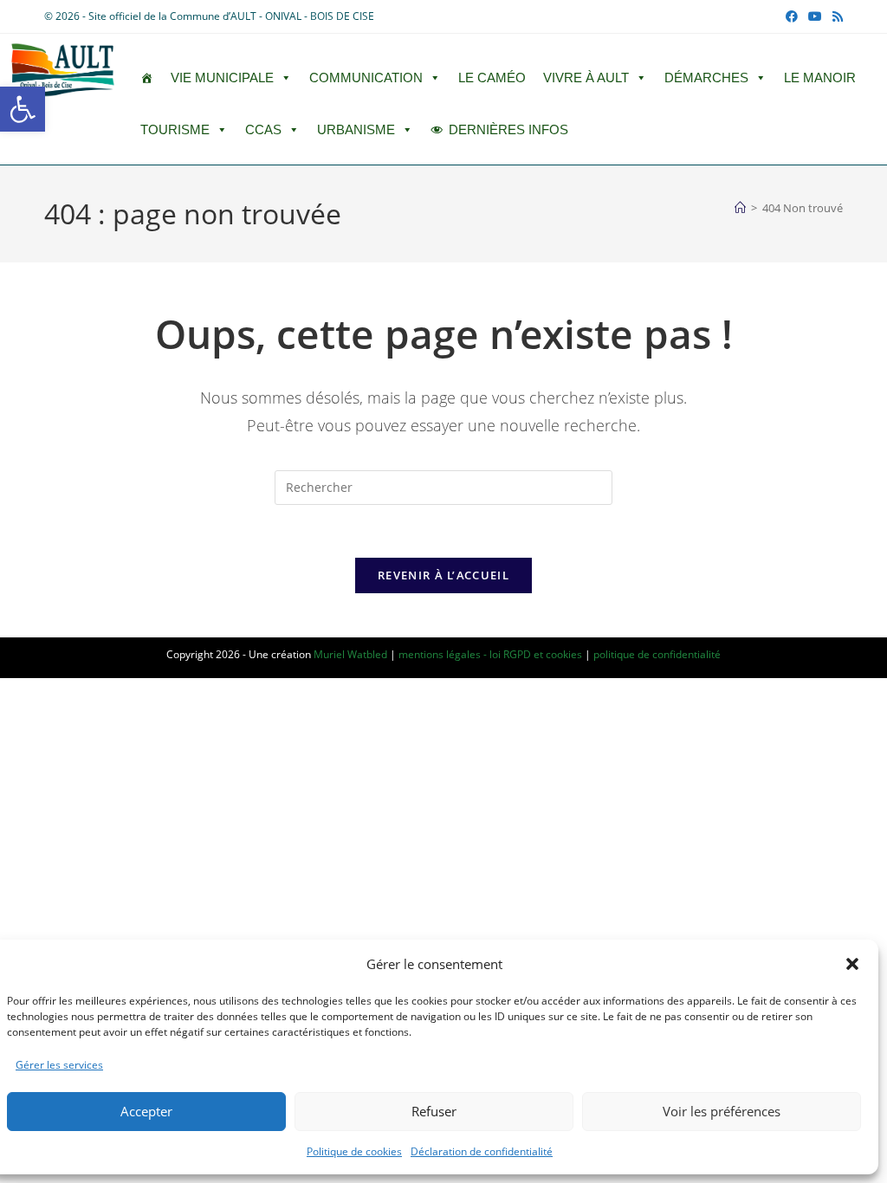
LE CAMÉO (492, 77)
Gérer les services (59, 1064)
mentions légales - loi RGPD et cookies (490, 654)
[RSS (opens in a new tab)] (835, 16)
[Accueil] (740, 208)
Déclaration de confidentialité (482, 1151)
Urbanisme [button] (356, 129)
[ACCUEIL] (146, 78)
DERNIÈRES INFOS (508, 129)
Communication (366, 77)
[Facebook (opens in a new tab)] (791, 16)
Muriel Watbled (350, 654)
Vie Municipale (222, 77)
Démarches (706, 77)
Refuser (433, 1111)
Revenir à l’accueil (443, 575)
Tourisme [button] (175, 129)
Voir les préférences (721, 1111)
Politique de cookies (354, 1151)
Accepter (146, 1111)
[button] (22, 109)
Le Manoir (820, 77)
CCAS (263, 129)
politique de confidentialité (657, 654)
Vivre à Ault (586, 77)
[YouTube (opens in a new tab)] (815, 16)
